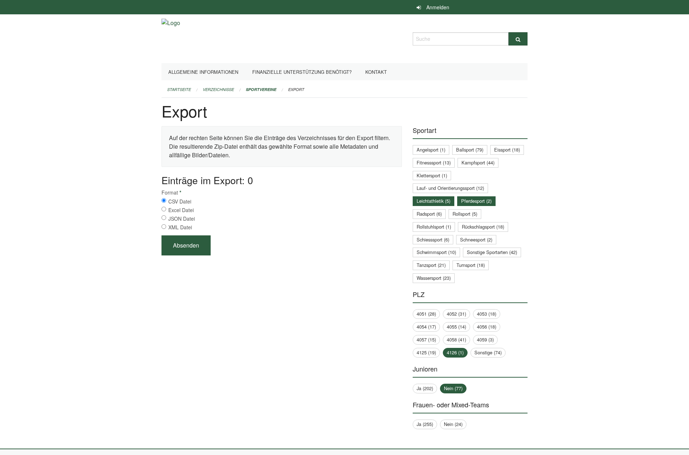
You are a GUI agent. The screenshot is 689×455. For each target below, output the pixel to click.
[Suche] (518, 39)
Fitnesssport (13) (434, 162)
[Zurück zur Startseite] (170, 38)
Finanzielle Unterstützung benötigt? (302, 71)
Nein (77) (453, 388)
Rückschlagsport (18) (483, 226)
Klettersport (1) (432, 175)
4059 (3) (485, 339)
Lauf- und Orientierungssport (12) (450, 188)
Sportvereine (261, 89)
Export (296, 89)
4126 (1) (455, 352)
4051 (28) (426, 313)
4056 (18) (486, 326)
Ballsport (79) (469, 149)
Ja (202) (425, 388)
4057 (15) (426, 339)
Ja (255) (425, 424)
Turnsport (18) (470, 265)
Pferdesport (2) (476, 200)
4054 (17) (426, 326)
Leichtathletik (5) (433, 200)
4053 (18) (486, 313)
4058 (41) (456, 339)
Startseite (179, 89)
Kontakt (376, 71)
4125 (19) (426, 352)
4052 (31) (456, 313)
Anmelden (437, 7)
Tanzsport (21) (431, 265)
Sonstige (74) (488, 352)
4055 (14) (456, 326)
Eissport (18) (507, 149)
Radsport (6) (429, 213)
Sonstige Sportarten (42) (492, 252)
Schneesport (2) (476, 239)
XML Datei (180, 227)
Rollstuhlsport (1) (434, 226)
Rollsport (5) (465, 213)
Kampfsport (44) (478, 162)
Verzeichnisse (218, 89)
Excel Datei (181, 210)
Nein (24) (453, 424)
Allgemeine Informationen (203, 71)
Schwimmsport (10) (436, 252)
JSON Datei (181, 218)
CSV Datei (179, 201)
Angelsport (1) (431, 149)
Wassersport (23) (434, 277)
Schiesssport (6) (433, 239)
